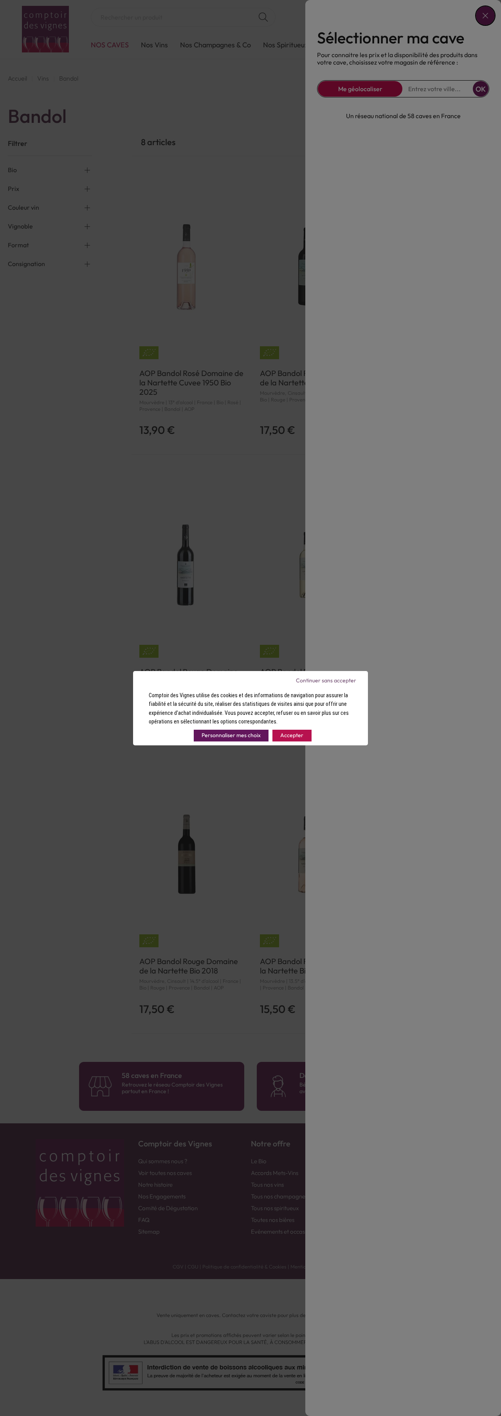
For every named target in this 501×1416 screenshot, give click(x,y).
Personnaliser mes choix (231, 735)
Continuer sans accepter (326, 680)
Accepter (291, 735)
